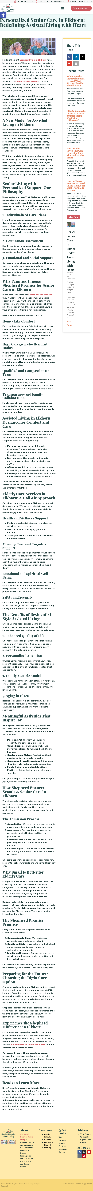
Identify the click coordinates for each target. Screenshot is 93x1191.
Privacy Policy (80, 1184)
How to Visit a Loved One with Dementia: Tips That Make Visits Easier (75, 153)
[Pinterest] (84, 1156)
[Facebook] (80, 1152)
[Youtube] (89, 1152)
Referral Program (62, 1144)
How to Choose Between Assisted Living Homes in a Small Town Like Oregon (76, 186)
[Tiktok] (80, 1156)
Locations (62, 1149)
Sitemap (89, 1184)
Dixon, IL (47, 1145)
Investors (62, 1140)
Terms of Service (68, 1184)
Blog (60, 1137)
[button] (3, 15)
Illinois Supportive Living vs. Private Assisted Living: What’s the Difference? (76, 116)
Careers (61, 1152)
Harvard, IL (49, 1140)
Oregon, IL (48, 1142)
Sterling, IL (49, 1148)
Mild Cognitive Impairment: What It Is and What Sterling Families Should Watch (76, 81)
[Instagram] (84, 1152)
